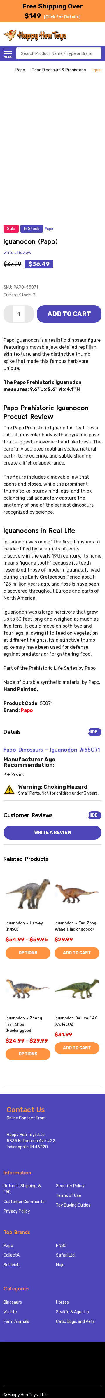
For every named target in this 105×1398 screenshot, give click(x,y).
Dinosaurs (13, 1302)
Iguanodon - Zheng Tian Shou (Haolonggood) (24, 1024)
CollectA (12, 1255)
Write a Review (17, 252)
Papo (8, 1245)
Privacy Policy (17, 1211)
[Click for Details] (62, 17)
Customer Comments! (25, 1201)
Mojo (60, 1264)
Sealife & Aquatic (72, 1311)
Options (28, 952)
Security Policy (70, 1185)
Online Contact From (26, 1118)
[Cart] (98, 35)
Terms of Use (68, 1195)
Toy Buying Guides (73, 1205)
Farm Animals (16, 1321)
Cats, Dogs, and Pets (75, 1321)
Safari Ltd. (66, 1255)
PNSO (61, 1245)
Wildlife (10, 1311)
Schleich (12, 1264)
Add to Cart (69, 314)
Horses (62, 1302)
